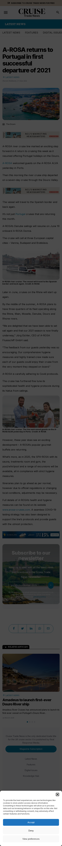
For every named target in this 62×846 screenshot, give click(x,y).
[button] (57, 794)
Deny (31, 830)
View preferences (31, 839)
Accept (31, 822)
